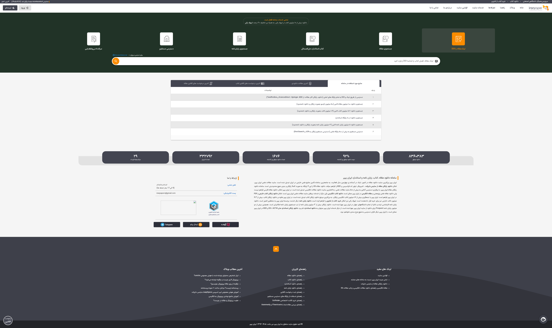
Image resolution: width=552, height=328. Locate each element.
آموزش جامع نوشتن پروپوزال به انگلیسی (223, 296)
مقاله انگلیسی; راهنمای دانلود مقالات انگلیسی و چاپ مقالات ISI (364, 288)
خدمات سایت (478, 7)
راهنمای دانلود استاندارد (293, 284)
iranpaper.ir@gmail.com (166, 193)
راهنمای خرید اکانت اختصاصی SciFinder (287, 300)
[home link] (539, 8)
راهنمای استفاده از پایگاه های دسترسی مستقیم (285, 296)
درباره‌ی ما (447, 7)
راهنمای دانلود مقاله (294, 275)
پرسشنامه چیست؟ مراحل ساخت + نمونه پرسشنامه (219, 288)
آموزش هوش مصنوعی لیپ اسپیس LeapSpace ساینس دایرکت (215, 292)
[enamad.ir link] (178, 208)
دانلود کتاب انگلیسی (335, 193)
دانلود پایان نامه (305, 201)
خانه (522, 7)
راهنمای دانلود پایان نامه (293, 288)
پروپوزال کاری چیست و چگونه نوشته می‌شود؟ (221, 279)
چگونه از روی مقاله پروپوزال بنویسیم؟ (224, 284)
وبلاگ (512, 7)
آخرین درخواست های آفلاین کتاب (248, 83)
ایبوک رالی (249, 23)
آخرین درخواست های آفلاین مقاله (196, 83)
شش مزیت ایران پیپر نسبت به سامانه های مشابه (369, 279)
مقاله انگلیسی (367, 193)
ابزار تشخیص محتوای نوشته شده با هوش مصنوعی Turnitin (216, 275)
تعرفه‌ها (491, 7)
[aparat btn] (225, 224)
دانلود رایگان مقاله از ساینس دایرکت (378, 186)
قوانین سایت (462, 7)
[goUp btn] (276, 249)
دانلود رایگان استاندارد (290, 208)
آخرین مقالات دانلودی (300, 83)
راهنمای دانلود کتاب (295, 279)
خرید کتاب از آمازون (333, 201)
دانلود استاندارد (310, 208)
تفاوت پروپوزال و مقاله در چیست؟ (225, 300)
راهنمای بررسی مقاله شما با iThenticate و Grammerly (281, 304)
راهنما (502, 7)
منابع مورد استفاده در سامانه (351, 83)
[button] (25, 7)
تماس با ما (434, 7)
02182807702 (165, 186)
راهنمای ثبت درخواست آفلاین (291, 292)
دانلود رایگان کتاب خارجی (268, 193)
